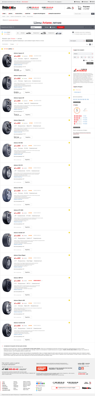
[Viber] (42, 383)
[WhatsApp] (44, 383)
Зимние (53, 27)
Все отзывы (77, 127)
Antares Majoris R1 (19, 120)
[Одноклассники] (39, 383)
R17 (76, 99)
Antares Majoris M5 (19, 300)
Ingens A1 (26, 58)
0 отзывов (85, 117)
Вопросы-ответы (26, 385)
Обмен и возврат (26, 381)
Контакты (85, 1)
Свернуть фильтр (89, 27)
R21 (86, 99)
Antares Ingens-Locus (20, 75)
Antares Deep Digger (20, 255)
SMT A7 (28, 283)
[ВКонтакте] (37, 383)
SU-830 (26, 193)
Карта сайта (25, 389)
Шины (3, 13)
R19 (81, 99)
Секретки (27, 13)
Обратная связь (26, 388)
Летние (46, 27)
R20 (83, 99)
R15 (74, 99)
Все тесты (77, 137)
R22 (88, 99)
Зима (92, 60)
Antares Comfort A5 (19, 322)
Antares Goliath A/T (19, 232)
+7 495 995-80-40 (58, 382)
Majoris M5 (26, 305)
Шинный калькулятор (54, 13)
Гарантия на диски (27, 384)
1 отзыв (84, 115)
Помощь (78, 1)
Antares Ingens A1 (19, 53)
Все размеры (77, 102)
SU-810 (28, 170)
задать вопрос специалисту (62, 373)
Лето (86, 60)
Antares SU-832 (18, 142)
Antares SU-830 (18, 187)
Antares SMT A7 (18, 277)
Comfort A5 (29, 328)
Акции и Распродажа (39, 13)
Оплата (15, 384)
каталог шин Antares (13, 20)
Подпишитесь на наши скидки (66, 387)
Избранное (16, 385)
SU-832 (26, 148)
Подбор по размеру (78, 50)
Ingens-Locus (27, 81)
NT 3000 (28, 215)
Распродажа (5, 388)
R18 (79, 99)
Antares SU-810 (18, 165)
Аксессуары (18, 13)
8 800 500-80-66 (72, 382)
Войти (93, 1)
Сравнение (16, 386)
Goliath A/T (29, 238)
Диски (10, 13)
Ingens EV (26, 103)
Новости (25, 386)
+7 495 (33, 7)
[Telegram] (40, 383)
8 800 (47, 7)
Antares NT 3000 (18, 210)
